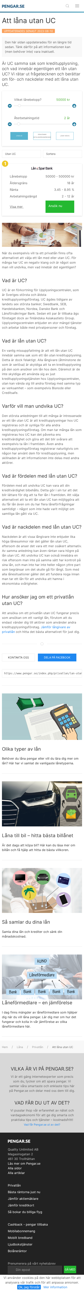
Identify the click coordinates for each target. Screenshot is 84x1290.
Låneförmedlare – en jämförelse (37, 1002)
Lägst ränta (65, 136)
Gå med (70, 1269)
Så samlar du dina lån (26, 922)
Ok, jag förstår (29, 1287)
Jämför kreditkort (21, 1205)
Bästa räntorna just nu (24, 1192)
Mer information (55, 1287)
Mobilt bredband (20, 1238)
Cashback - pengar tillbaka (28, 1224)
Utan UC (19, 136)
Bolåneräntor (17, 1251)
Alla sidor (15, 1168)
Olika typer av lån (21, 749)
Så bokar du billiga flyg (25, 1212)
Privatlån (37, 1047)
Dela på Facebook (57, 657)
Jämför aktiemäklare (23, 1199)
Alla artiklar (16, 1173)
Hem (5, 1047)
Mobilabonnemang (21, 1231)
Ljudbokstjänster (20, 1244)
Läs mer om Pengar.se (24, 1163)
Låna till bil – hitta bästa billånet (37, 835)
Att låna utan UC (29, 20)
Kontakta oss (18, 657)
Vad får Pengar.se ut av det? (42, 1124)
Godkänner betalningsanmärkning (42, 136)
